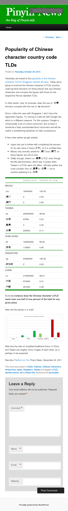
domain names (12, 372)
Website (15, 481)
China (30, 366)
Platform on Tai (21, 360)
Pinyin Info (30, 372)
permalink (53, 372)
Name (16, 448)
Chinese (37, 366)
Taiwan (37, 369)
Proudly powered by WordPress (34, 504)
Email (16, 464)
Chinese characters (51, 366)
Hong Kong (10, 369)
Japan (19, 369)
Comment (16, 408)
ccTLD (54, 369)
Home (8, 27)
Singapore (28, 369)
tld (21, 372)
